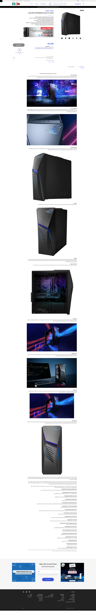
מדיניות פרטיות (72, 598)
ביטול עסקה (21, 0)
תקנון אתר (73, 596)
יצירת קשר (37, 3)
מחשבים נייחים (79, 8)
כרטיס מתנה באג (29, 595)
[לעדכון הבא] (0, 7)
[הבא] (58, 38)
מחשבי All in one (40, 596)
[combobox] (57, 4)
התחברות (82, 0)
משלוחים (62, 595)
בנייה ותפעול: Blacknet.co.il (71, 608)
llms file (22, 608)
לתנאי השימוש (40, 574)
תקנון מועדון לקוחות (72, 599)
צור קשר (63, 598)
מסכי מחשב (41, 599)
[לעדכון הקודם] (95, 7)
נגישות (74, 600)
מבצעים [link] (52, 594)
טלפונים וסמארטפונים (39, 595)
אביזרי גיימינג (41, 600)
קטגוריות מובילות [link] (40, 594)
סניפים (31, 3)
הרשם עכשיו (48, 579)
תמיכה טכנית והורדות (27, 0)
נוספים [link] (31, 594)
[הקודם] (83, 38)
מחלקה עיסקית (72, 595)
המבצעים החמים (50, 595)
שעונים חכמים (41, 598)
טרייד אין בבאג (30, 596)
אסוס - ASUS (50, 11)
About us (13, 0)
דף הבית (83, 8)
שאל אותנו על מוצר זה (49, 60)
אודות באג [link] (73, 594)
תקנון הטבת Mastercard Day (70, 601)
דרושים (17, 0)
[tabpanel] (70, 12)
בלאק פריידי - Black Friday (49, 596)
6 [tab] (72, 35)
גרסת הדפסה (50, 61)
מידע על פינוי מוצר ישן (61, 600)
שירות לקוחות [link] (62, 594)
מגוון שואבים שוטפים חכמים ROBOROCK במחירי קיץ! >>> (48, 7)
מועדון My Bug (43, 3)
